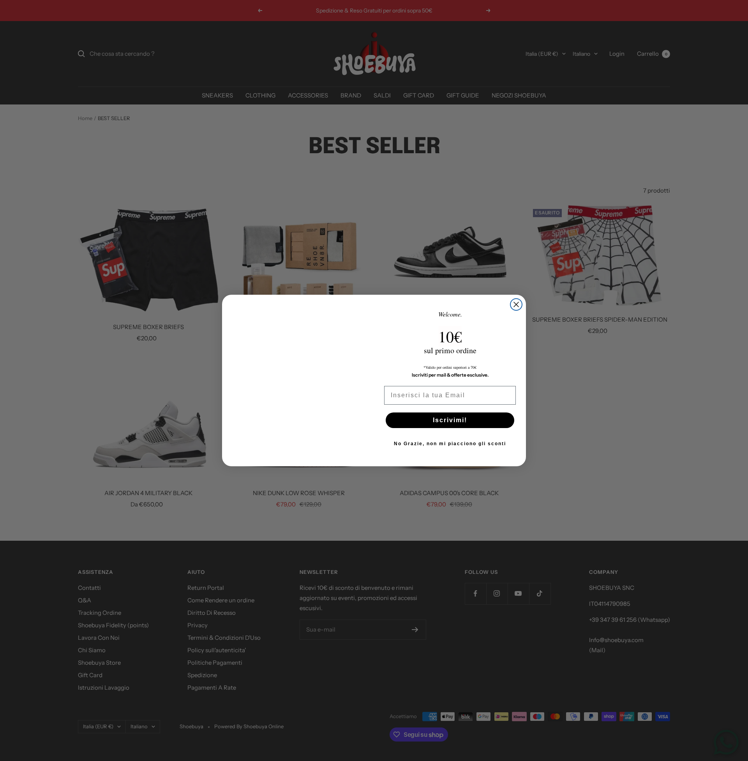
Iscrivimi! (450, 420)
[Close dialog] (516, 304)
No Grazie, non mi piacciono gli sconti (450, 443)
